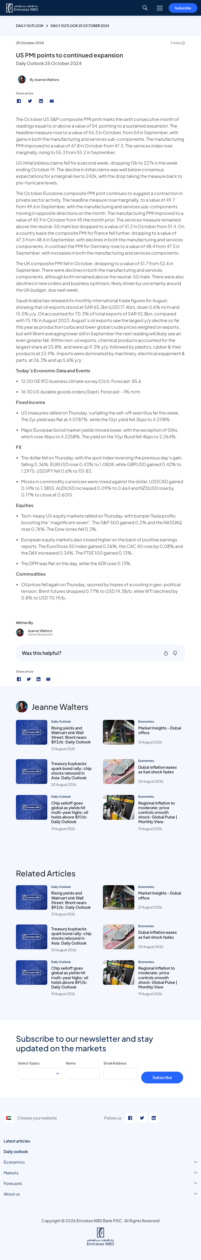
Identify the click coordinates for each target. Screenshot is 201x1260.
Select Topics (28, 1063)
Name (71, 1063)
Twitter (30, 101)
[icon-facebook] (19, 679)
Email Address (115, 1063)
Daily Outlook (29, 25)
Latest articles (17, 1140)
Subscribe (183, 8)
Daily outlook (16, 1151)
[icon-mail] (48, 679)
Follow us (112, 1117)
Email (52, 101)
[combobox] (40, 1073)
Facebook (19, 101)
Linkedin (41, 101)
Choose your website (37, 1117)
